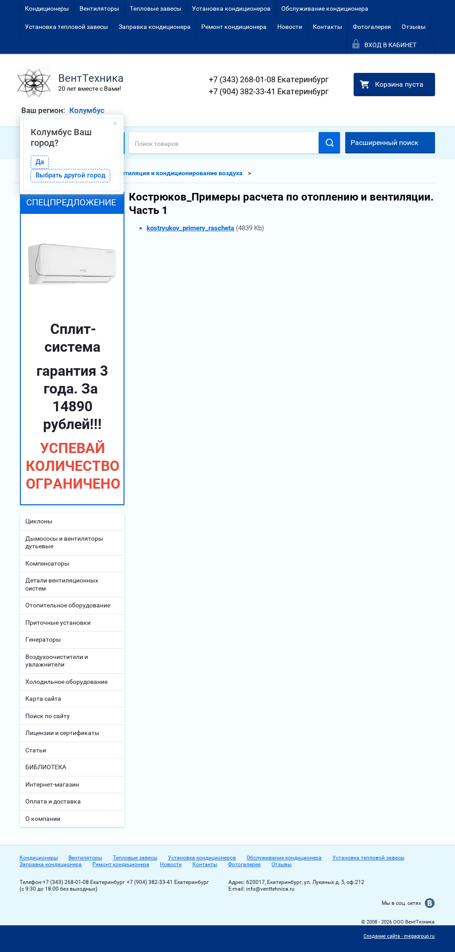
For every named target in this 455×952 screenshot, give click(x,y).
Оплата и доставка (53, 801)
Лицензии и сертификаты (62, 732)
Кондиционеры (47, 8)
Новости (289, 26)
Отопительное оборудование (67, 605)
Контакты (327, 26)
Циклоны (38, 521)
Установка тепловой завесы (66, 26)
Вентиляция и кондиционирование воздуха (178, 173)
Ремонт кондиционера (234, 26)
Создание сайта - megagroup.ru (399, 936)
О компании (42, 818)
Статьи (35, 750)
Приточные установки (58, 622)
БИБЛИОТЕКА (45, 767)
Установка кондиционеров (231, 8)
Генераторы (43, 639)
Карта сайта (43, 698)
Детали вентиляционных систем (61, 584)
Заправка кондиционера (155, 26)
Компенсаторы (47, 563)
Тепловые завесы (155, 8)
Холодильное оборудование (66, 681)
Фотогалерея (372, 26)
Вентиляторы (99, 8)
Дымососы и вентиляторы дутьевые (64, 542)
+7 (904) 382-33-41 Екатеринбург (269, 91)
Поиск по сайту (47, 715)
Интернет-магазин (52, 784)
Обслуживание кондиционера (324, 8)
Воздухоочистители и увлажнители (56, 660)
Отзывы (414, 26)
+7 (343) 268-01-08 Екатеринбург (269, 79)
